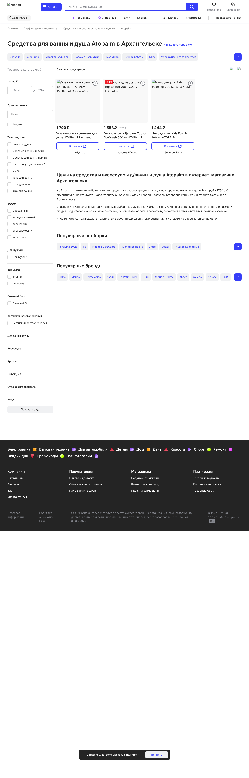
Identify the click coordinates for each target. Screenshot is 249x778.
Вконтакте (14, 497)
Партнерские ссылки (207, 484)
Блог (10, 490)
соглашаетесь (114, 754)
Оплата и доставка (81, 478)
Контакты (13, 484)
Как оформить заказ (82, 490)
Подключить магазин (145, 478)
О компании (15, 478)
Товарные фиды (203, 490)
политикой (132, 754)
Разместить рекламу (145, 484)
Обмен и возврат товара (85, 484)
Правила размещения (145, 490)
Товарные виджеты (206, 478)
